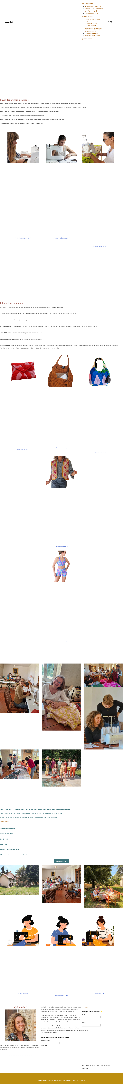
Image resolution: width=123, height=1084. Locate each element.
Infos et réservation (23, 238)
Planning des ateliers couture (92, 19)
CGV (39, 1080)
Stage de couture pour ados (89, 39)
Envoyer (85, 1068)
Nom (83, 1014)
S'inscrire (44, 1045)
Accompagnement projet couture (93, 10)
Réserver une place (23, 450)
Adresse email (46, 1040)
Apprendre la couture (87, 3)
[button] (107, 22)
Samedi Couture (91, 25)
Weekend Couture (87, 38)
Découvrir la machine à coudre (93, 6)
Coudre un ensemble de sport (92, 35)
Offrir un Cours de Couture (91, 11)
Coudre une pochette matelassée (93, 28)
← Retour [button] (85, 1008)
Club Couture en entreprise (92, 13)
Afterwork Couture (92, 23)
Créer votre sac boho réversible (93, 30)
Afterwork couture (61, 995)
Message (85, 1030)
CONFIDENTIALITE (59, 1080)
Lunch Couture (91, 22)
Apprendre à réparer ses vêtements (94, 8)
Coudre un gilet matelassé (91, 33)
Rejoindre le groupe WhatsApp (20, 1056)
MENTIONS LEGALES (47, 1080)
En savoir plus (31, 443)
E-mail (84, 1022)
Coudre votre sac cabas (91, 31)
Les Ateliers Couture (87, 16)
